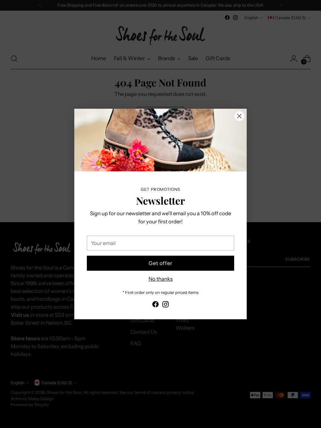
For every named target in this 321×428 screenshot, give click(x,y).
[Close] (239, 116)
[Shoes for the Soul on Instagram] (165, 305)
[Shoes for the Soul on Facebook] (155, 305)
